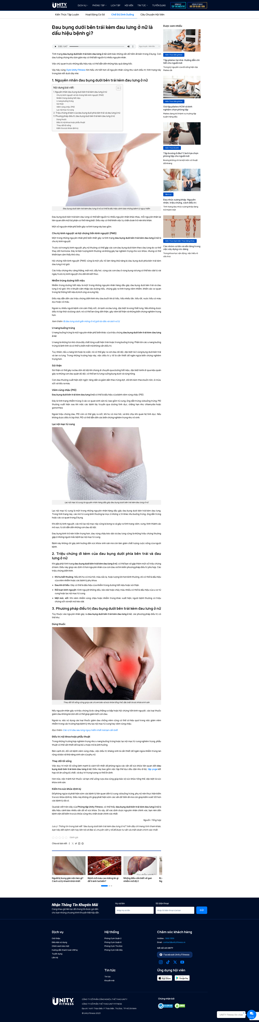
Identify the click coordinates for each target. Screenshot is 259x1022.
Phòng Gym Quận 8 (112, 942)
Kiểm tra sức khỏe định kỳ (67, 128)
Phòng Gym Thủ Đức (113, 946)
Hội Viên (129, 5)
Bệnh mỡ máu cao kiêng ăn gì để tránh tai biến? (103, 879)
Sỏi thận (60, 104)
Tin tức (141, 5)
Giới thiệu (56, 938)
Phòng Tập (99, 5)
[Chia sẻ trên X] (73, 843)
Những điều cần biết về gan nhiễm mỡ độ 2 (137, 879)
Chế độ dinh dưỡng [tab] (122, 14)
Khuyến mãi (109, 980)
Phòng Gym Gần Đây (113, 950)
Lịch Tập (115, 5)
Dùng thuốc (62, 119)
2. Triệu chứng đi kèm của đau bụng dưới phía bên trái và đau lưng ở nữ (86, 112)
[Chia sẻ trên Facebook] (69, 843)
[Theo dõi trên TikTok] (168, 962)
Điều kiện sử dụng (59, 942)
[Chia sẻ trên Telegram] (82, 843)
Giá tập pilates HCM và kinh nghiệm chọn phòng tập (177, 108)
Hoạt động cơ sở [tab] (95, 14)
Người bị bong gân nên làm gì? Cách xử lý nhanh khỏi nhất (67, 879)
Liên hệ (55, 957)
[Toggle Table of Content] (117, 88)
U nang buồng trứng (65, 101)
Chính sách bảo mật (60, 946)
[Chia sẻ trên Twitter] (76, 843)
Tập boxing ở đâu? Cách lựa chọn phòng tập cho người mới (180, 155)
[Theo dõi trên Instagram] (161, 962)
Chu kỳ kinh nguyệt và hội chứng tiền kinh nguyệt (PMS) (80, 95)
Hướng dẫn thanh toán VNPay (65, 950)
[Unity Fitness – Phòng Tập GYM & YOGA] (63, 5)
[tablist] (129, 14)
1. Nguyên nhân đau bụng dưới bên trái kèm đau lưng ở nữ (80, 92)
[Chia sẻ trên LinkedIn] (79, 843)
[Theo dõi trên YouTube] (182, 962)
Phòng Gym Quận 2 (112, 938)
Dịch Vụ (82, 5)
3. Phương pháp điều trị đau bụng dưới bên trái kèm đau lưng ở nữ (84, 116)
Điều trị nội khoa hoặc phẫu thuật (71, 122)
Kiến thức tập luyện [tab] (67, 14)
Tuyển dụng (159, 5)
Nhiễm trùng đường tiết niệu (68, 98)
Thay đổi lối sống (64, 125)
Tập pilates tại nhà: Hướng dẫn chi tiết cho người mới (181, 61)
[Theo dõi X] (175, 962)
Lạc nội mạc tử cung (65, 109)
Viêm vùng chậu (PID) (66, 107)
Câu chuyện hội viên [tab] (152, 14)
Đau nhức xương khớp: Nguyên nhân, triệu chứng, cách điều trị (179, 201)
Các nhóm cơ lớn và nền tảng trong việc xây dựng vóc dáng (181, 248)
